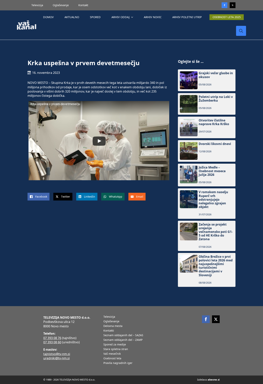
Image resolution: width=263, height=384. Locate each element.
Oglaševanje (61, 5)
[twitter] (232, 5)
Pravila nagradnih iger (117, 363)
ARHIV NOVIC (153, 17)
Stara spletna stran (115, 349)
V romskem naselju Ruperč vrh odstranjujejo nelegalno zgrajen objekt (213, 199)
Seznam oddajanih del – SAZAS (123, 335)
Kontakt (83, 5)
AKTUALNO (71, 17)
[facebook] (206, 319)
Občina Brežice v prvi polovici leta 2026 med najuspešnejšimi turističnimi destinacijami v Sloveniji (216, 266)
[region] (50, 353)
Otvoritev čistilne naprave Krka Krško (214, 122)
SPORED (95, 17)
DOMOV (48, 17)
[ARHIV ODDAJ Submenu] (133, 17)
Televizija (37, 5)
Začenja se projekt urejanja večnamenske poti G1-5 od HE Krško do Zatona (216, 232)
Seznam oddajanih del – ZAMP (122, 340)
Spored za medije (114, 344)
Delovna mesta (112, 326)
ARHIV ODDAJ (120, 17)
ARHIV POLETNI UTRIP (187, 17)
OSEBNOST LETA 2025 (227, 17)
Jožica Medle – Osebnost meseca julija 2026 (212, 171)
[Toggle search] (241, 31)
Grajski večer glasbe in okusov (216, 75)
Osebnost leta (112, 358)
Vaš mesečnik (112, 353)
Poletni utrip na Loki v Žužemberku (216, 98)
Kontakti (108, 330)
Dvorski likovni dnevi (215, 144)
